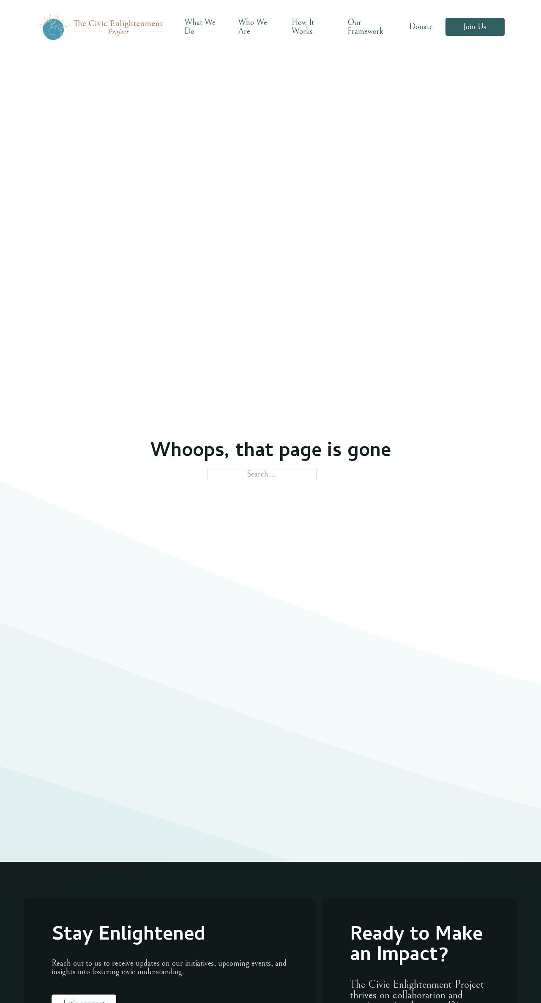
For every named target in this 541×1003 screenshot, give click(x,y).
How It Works (303, 27)
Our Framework (365, 27)
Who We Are (252, 27)
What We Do (200, 27)
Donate (421, 26)
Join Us (474, 26)
